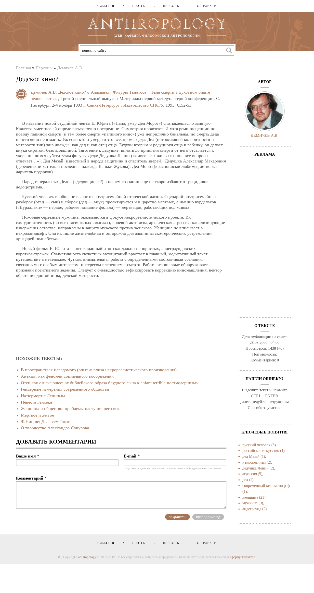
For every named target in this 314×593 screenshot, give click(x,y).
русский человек (256, 445)
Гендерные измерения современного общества (65, 389)
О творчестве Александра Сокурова (55, 427)
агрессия (249, 474)
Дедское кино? (72, 92)
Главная (23, 67)
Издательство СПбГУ (143, 105)
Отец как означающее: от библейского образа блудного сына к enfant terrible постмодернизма (109, 382)
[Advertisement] (121, 317)
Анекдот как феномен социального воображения (67, 376)
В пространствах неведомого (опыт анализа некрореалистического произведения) (99, 369)
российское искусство (260, 450)
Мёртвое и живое (37, 415)
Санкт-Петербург (103, 105)
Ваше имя (27, 456)
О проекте (205, 6)
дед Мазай (251, 456)
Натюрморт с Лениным (43, 395)
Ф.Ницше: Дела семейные (45, 421)
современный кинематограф (266, 485)
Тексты (136, 6)
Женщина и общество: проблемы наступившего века (71, 408)
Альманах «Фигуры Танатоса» (119, 92)
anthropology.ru (89, 557)
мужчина (250, 503)
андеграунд (251, 509)
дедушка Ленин (255, 468)
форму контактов (243, 557)
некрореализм (254, 462)
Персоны (169, 6)
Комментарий (31, 478)
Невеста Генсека (36, 402)
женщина (250, 497)
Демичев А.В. (70, 67)
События (105, 6)
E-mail (132, 456)
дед (245, 480)
